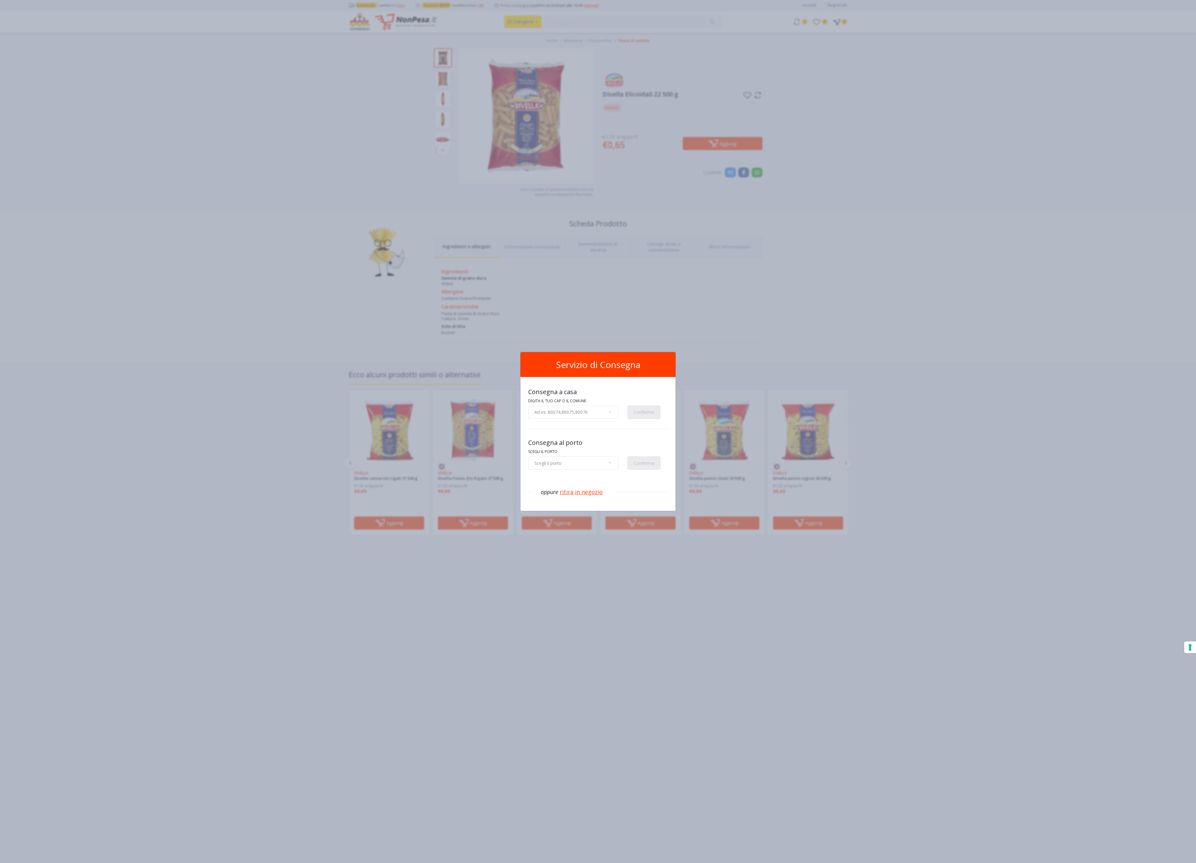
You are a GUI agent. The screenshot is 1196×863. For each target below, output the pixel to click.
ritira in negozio (581, 492)
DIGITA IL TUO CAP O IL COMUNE (557, 400)
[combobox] (573, 412)
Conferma (644, 412)
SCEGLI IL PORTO (543, 451)
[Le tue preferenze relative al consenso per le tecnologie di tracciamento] (1190, 647)
